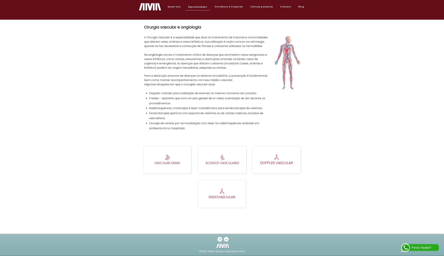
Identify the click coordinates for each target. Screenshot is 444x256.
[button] (167, 160)
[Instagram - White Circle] (219, 239)
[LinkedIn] (226, 239)
